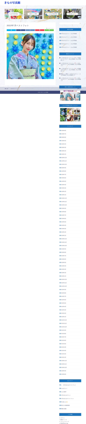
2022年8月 (63, 293)
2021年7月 (63, 337)
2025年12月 (64, 157)
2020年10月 (64, 367)
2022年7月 (63, 296)
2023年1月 (63, 276)
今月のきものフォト (66, 395)
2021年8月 (63, 333)
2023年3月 (63, 269)
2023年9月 (63, 249)
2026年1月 (63, 154)
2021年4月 (63, 347)
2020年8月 (63, 374)
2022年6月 (63, 299)
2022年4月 (63, 306)
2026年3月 (63, 147)
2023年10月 (64, 245)
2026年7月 (63, 133)
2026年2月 (63, 150)
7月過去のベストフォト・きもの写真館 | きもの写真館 (71, 59)
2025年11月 (64, 160)
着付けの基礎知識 (65, 405)
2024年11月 (64, 201)
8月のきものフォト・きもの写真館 (69, 33)
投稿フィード (63, 419)
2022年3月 (63, 309)
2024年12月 (64, 198)
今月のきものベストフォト (67, 398)
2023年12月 (64, 238)
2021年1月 (63, 357)
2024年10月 (64, 205)
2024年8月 (63, 211)
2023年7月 (63, 255)
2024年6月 (63, 218)
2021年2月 (63, 353)
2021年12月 (64, 320)
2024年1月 (63, 235)
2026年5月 (63, 140)
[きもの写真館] (12, 3)
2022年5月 (63, 303)
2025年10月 (64, 164)
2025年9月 (63, 167)
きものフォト (64, 388)
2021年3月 (63, 350)
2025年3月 (63, 188)
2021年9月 (63, 330)
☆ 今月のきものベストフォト (68, 385)
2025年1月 (63, 194)
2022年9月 (63, 289)
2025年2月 (63, 191)
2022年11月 (64, 282)
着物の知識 (63, 408)
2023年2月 (63, 272)
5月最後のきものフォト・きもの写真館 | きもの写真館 (71, 70)
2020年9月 (63, 370)
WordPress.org (64, 423)
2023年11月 (64, 242)
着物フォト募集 (64, 73)
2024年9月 (63, 208)
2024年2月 (63, 232)
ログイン (62, 417)
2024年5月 (63, 221)
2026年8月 (63, 130)
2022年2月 (63, 313)
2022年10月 (64, 286)
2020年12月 (64, 360)
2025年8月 (63, 171)
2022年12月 (64, 279)
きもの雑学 (63, 391)
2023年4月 (63, 265)
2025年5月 (63, 181)
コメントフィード (64, 421)
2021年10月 (64, 326)
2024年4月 (63, 225)
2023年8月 (63, 252)
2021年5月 (63, 343)
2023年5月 (63, 262)
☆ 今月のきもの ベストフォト (68, 57)
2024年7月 (63, 215)
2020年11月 (64, 364)
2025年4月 (63, 184)
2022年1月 (63, 316)
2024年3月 (63, 228)
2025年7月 (63, 174)
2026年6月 (63, 137)
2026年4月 (63, 144)
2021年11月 (64, 323)
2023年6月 (63, 259)
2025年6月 (63, 177)
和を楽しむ (63, 401)
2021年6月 (63, 340)
